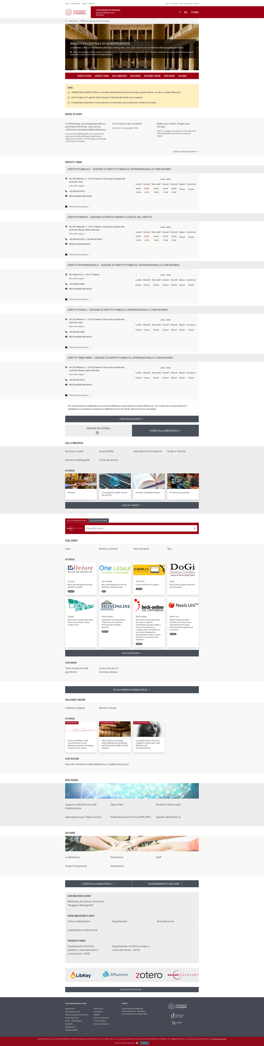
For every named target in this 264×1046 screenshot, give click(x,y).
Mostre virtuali (107, 708)
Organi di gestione (76, 866)
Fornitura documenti (179, 492)
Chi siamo (174, 4)
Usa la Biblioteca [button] (119, 75)
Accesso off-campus (100, 1021)
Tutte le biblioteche (79, 921)
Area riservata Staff (186, 4)
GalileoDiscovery (70, 1009)
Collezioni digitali (75, 708)
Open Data (117, 804)
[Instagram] (97, 433)
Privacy (181, 1039)
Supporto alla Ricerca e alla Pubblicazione (80, 806)
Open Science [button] (169, 75)
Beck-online (141, 616)
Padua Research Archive (72, 1012)
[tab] (76, 520)
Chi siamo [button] (182, 75)
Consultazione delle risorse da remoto (114, 493)
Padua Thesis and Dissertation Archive (76, 1015)
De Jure (71, 581)
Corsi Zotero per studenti (127, 123)
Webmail (92, 4)
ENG (185, 12)
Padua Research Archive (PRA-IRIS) (131, 817)
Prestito (71, 492)
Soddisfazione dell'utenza (82, 930)
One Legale (107, 581)
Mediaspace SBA (70, 1027)
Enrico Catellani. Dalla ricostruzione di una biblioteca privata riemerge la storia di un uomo (80, 744)
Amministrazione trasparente (157, 1039)
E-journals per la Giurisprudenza (108, 670)
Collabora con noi (140, 1039)
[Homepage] (66, 21)
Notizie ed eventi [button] (84, 75)
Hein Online (107, 616)
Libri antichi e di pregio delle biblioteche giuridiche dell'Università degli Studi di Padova (115, 744)
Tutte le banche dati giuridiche (76, 670)
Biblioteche (73, 21)
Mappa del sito (172, 1039)
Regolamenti (119, 921)
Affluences (97, 1015)
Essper (71, 616)
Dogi (172, 581)
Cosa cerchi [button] (135, 75)
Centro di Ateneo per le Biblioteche (132, 1009)
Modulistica (117, 866)
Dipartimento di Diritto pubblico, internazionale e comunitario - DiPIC (83, 949)
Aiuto (167, 4)
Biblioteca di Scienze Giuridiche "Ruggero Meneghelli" (86, 903)
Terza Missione (165, 921)
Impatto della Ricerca (168, 817)
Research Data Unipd (168, 804)
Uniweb (84, 4)
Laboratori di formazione (101, 1018)
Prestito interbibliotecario (148, 492)
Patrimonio (117, 857)
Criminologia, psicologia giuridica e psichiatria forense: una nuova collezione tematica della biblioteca (85, 126)
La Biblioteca (72, 857)
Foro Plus (140, 581)
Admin (196, 4)
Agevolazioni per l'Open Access (83, 817)
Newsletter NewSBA (71, 1030)
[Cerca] (195, 528)
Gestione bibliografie (77, 460)
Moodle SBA (69, 1024)
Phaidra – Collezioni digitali (73, 1021)
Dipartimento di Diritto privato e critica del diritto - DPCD (131, 948)
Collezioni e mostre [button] (152, 75)
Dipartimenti (75, 4)
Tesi (169, 548)
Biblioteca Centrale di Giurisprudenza (95, 21)
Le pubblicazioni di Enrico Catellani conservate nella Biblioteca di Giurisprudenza (148, 744)
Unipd (67, 4)
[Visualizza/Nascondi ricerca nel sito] (179, 12)
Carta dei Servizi (108, 460)
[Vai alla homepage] (75, 12)
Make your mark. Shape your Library (173, 125)
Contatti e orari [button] (102, 75)
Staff (158, 857)
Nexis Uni (174, 616)
